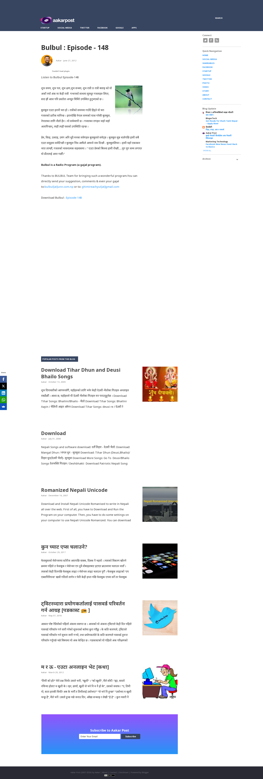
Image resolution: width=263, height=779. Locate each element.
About (105, 772)
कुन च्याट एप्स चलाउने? (64, 546)
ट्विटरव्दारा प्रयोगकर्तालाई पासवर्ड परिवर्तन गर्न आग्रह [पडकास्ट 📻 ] (83, 606)
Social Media (65, 27)
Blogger (145, 772)
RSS (217, 40)
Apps (134, 27)
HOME (205, 55)
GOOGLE (206, 75)
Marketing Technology (217, 141)
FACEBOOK (207, 67)
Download (53, 433)
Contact (113, 772)
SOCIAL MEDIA (209, 59)
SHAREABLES (208, 63)
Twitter (84, 27)
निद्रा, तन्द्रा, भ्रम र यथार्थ (215, 129)
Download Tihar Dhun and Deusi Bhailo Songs (80, 373)
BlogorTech (211, 118)
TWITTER (207, 79)
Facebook (102, 27)
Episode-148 (74, 197)
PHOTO (205, 83)
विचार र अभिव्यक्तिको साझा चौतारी (219, 112)
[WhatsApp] (3, 399)
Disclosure (123, 772)
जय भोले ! (210, 115)
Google (120, 27)
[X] (3, 386)
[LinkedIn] (3, 393)
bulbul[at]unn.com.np (59, 187)
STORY (205, 91)
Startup (45, 27)
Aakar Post (211, 133)
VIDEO (205, 87)
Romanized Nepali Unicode (74, 490)
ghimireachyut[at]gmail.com (100, 187)
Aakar (97, 772)
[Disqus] (91, 239)
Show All (207, 150)
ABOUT (205, 95)
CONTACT (207, 99)
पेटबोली (209, 127)
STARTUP (206, 71)
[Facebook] (3, 379)
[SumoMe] (3, 406)
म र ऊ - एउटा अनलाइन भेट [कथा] (75, 667)
